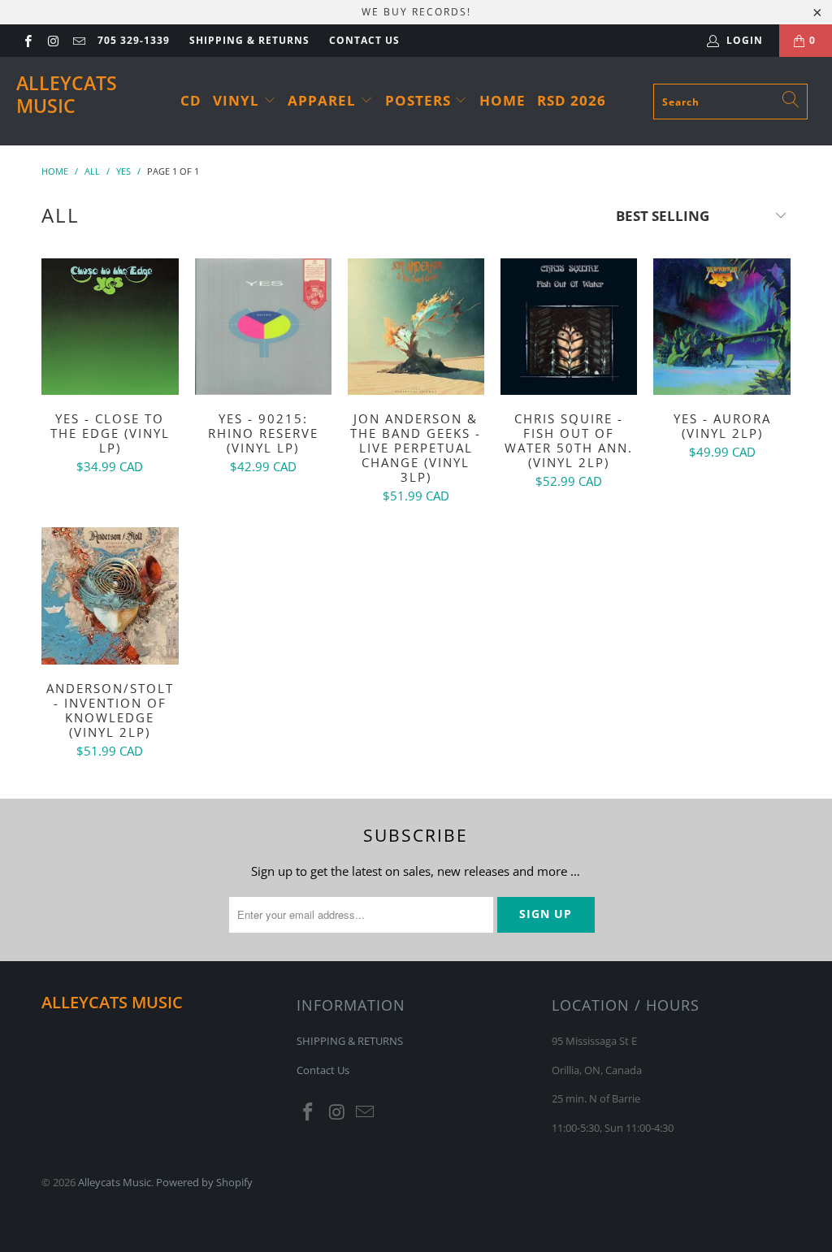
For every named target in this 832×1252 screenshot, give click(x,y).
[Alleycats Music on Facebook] (27, 40)
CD (191, 100)
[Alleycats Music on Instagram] (52, 40)
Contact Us (364, 40)
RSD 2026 (571, 100)
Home (502, 100)
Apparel (324, 100)
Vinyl (238, 100)
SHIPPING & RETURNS (249, 40)
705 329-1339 (134, 40)
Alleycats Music (66, 94)
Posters (420, 100)
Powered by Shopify (204, 1182)
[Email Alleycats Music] (78, 40)
